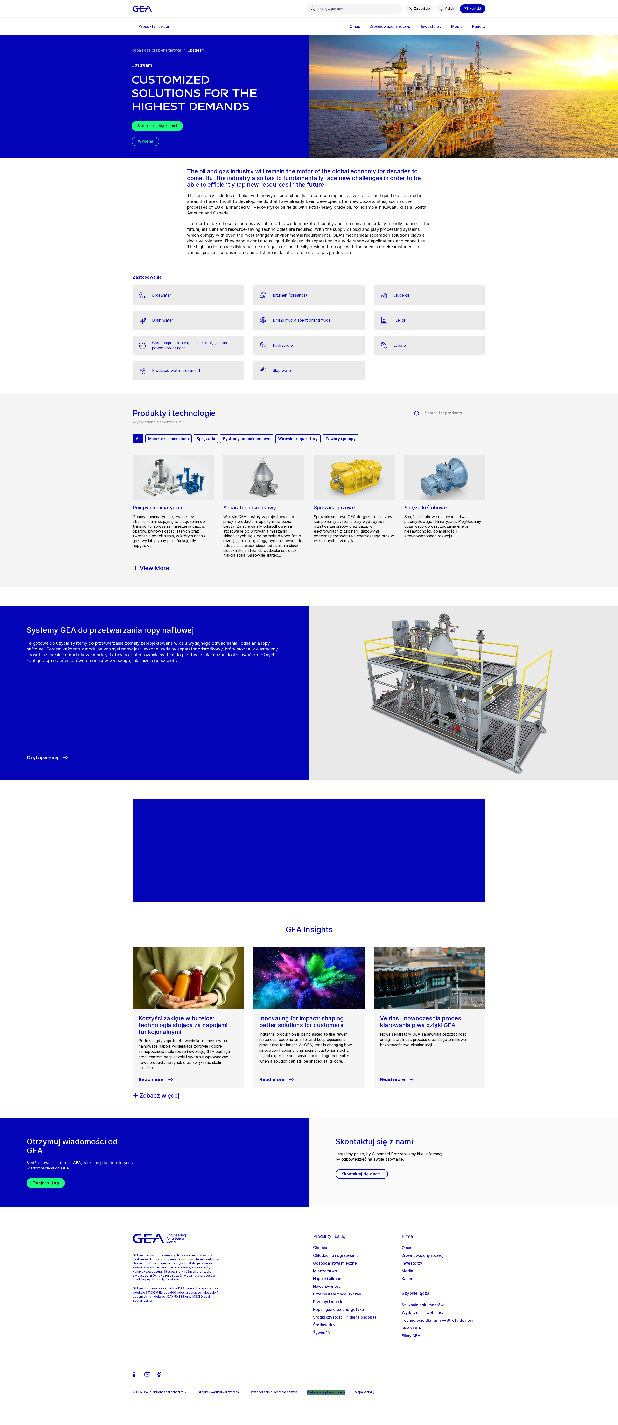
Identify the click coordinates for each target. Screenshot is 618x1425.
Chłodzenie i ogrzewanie (336, 1255)
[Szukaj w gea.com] (313, 9)
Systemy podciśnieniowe (246, 438)
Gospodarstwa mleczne (335, 1263)
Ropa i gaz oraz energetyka (156, 50)
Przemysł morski (328, 1301)
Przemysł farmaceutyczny (337, 1294)
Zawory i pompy (340, 438)
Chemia (320, 1247)
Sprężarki (206, 438)
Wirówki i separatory (298, 438)
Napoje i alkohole (329, 1278)
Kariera (408, 1278)
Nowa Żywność (327, 1286)
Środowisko (324, 1324)
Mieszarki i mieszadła (168, 438)
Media (407, 1270)
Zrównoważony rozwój (422, 1255)
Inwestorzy (412, 1263)
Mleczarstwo (325, 1270)
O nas (407, 1247)
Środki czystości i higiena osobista (345, 1317)
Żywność (321, 1332)
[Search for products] (419, 414)
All (138, 438)
